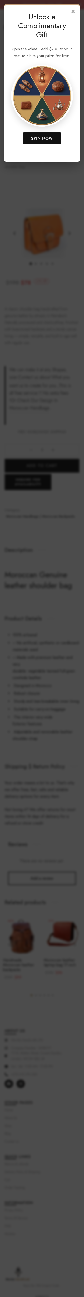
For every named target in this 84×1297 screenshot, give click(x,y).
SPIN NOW (42, 138)
